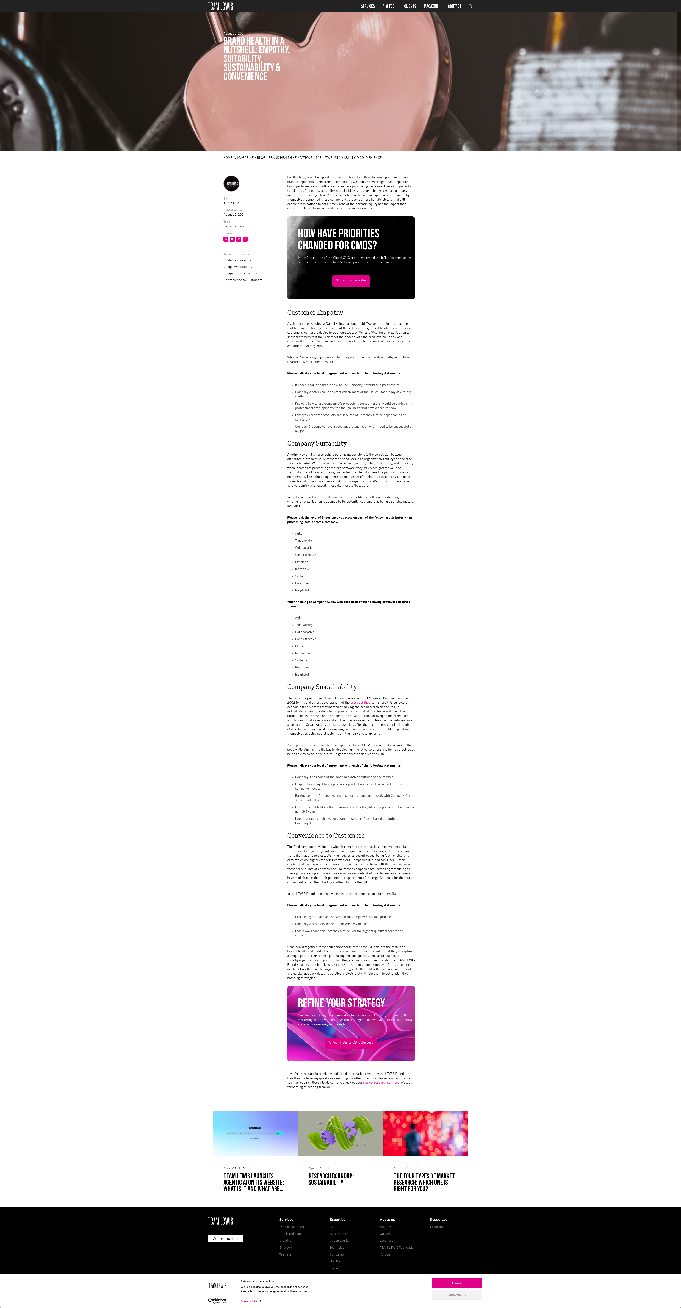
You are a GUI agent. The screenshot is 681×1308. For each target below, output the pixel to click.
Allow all (457, 1283)
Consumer (337, 1254)
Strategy (285, 1247)
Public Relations (290, 1233)
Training (285, 1254)
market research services (381, 1083)
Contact (454, 6)
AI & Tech (389, 6)
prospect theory (361, 702)
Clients (410, 6)
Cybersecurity (340, 1240)
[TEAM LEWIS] (220, 6)
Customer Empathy (237, 260)
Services (368, 6)
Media (334, 1268)
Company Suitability (237, 267)
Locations (387, 1240)
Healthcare (337, 1261)
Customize (455, 1294)
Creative (285, 1240)
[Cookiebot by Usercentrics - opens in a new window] (217, 1301)
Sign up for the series (351, 280)
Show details (249, 1301)
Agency (385, 1227)
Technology (338, 1247)
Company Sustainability (240, 273)
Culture (385, 1233)
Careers (385, 1254)
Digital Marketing (291, 1227)
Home (228, 158)
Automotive (338, 1233)
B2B (333, 1227)
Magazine (431, 6)
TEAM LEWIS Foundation (398, 1247)
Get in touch (224, 1239)
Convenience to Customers (242, 280)
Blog (261, 158)
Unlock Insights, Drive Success (351, 1042)
